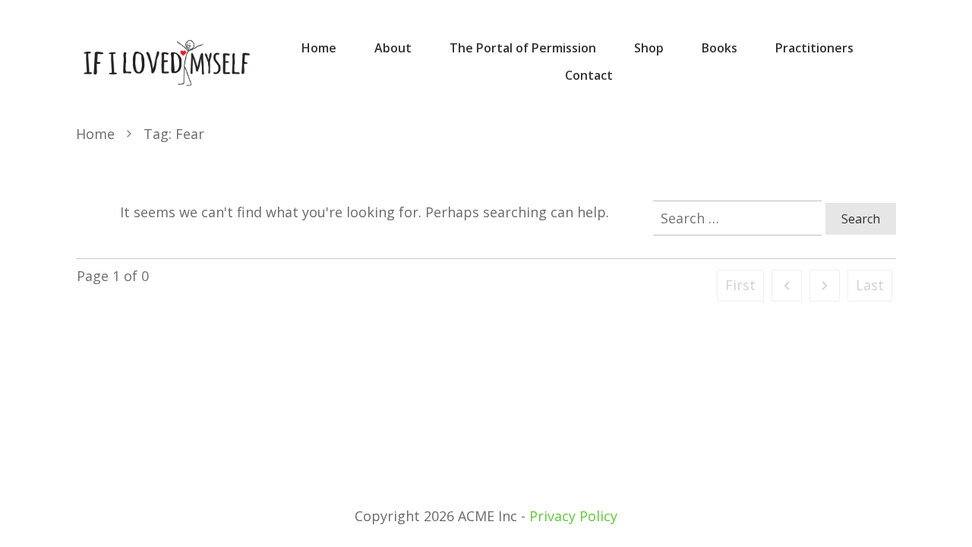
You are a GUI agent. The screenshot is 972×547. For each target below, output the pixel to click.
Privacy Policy (573, 516)
